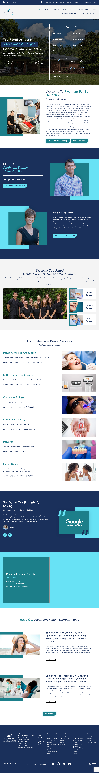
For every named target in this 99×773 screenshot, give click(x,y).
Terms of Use (35, 763)
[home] (8, 12)
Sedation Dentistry (91, 736)
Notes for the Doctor (59, 51)
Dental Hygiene (51, 749)
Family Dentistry (51, 736)
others (88, 733)
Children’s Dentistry (91, 742)
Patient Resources (67, 9)
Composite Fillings (78, 748)
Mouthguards (50, 753)
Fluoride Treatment (52, 751)
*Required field (58, 72)
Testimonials (79, 9)
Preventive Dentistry (52, 733)
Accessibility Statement (43, 763)
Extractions (76, 746)
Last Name (76, 33)
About (39, 735)
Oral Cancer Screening (53, 740)
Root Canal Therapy (78, 738)
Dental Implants (77, 744)
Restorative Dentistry (78, 733)
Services (40, 737)
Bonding (62, 744)
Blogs (87, 9)
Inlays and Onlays (78, 740)
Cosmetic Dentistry (65, 733)
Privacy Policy (28, 763)
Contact (93, 9)
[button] (47, 9)
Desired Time (77, 45)
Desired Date (57, 45)
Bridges (75, 753)
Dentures (75, 742)
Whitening (63, 740)
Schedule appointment (70, 13)
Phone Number (78, 39)
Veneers (62, 742)
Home (40, 9)
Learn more (51, 659)
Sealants (49, 742)
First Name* (57, 33)
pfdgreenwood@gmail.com (25, 747)
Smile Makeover (64, 738)
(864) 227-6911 (88, 13)
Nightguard (50, 748)
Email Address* (58, 39)
